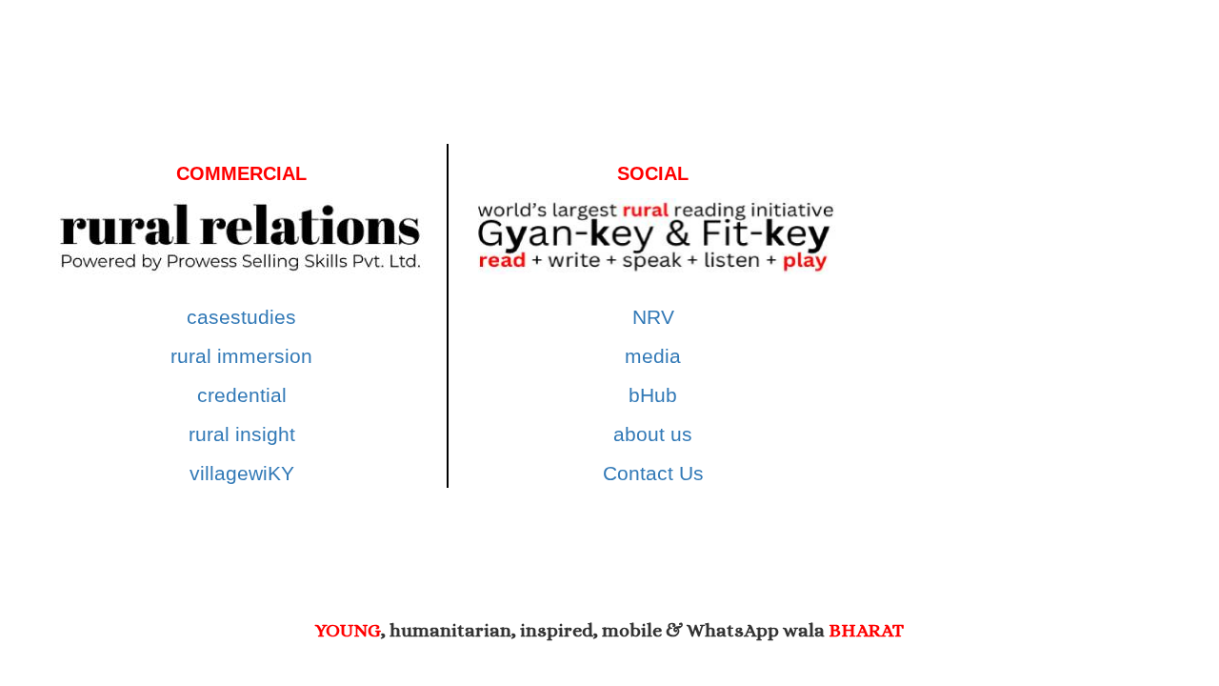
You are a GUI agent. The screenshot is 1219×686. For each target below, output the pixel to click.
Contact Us (653, 473)
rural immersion (241, 356)
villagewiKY (242, 473)
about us (652, 434)
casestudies (241, 317)
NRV (653, 317)
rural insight (242, 434)
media (653, 356)
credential (242, 395)
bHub (653, 395)
